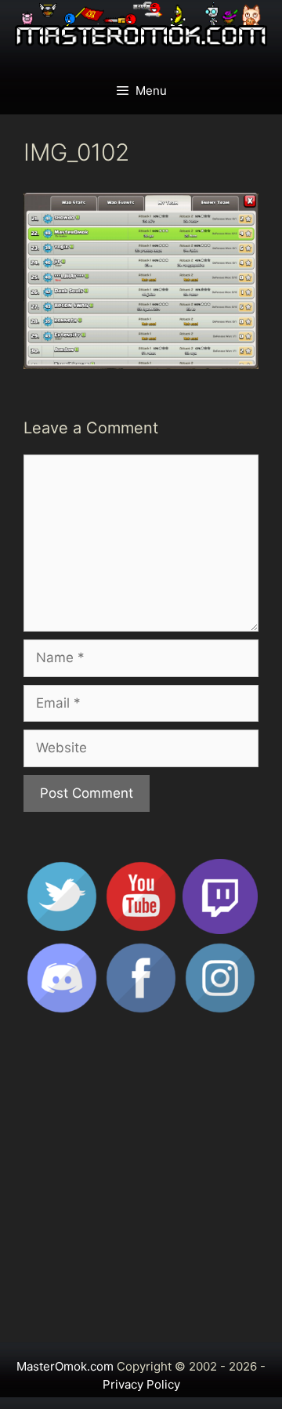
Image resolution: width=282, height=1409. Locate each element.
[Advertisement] (141, 1186)
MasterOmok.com (65, 1366)
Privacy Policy (141, 1384)
